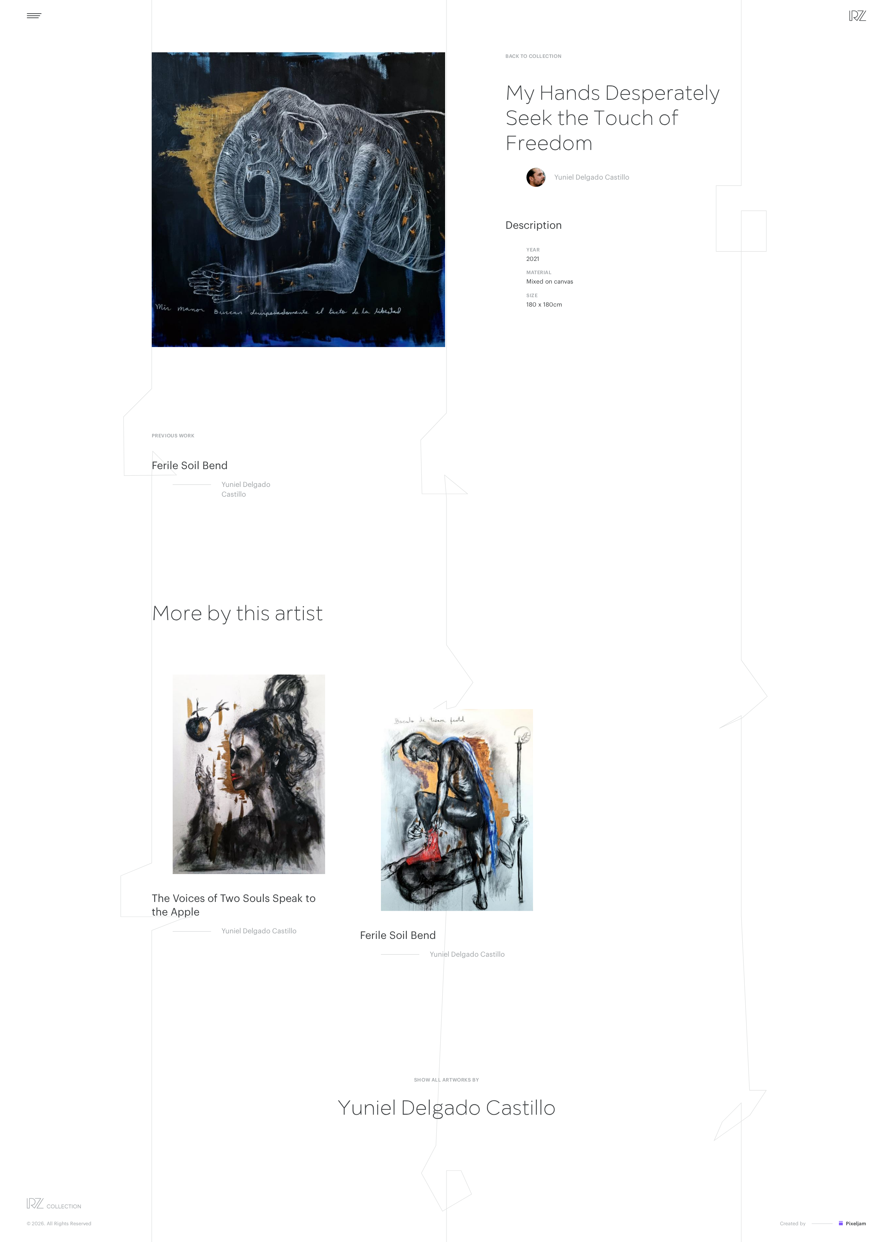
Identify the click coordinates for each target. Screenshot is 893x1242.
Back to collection (533, 56)
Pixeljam (855, 1223)
